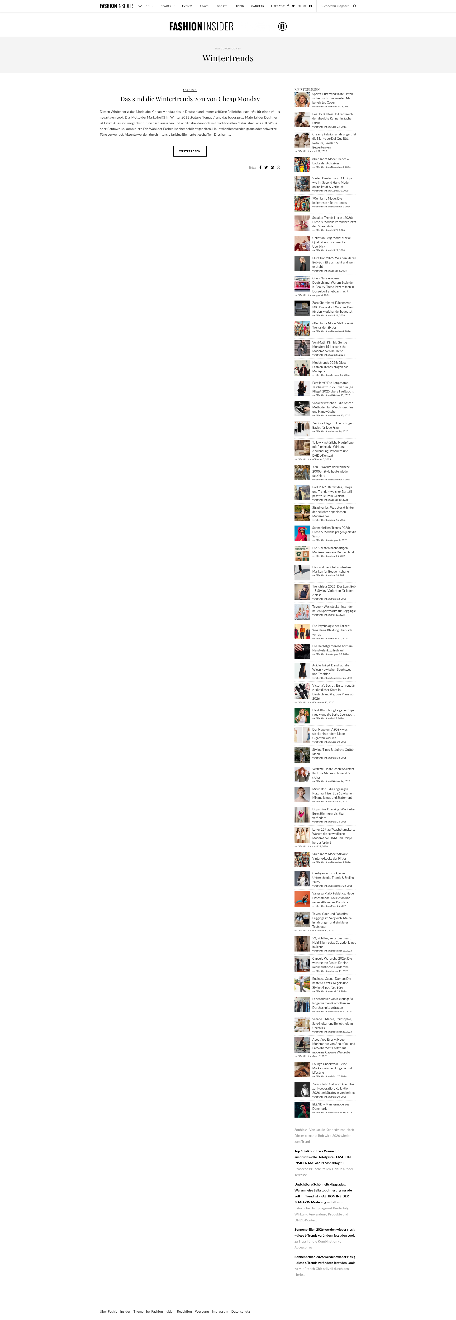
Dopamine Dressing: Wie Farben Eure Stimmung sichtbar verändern (334, 813)
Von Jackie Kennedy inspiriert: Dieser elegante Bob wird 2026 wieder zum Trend (324, 1135)
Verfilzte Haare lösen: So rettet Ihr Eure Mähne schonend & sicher (333, 773)
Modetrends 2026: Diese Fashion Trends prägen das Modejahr (330, 367)
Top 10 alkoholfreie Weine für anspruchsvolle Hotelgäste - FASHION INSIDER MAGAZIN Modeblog (322, 1157)
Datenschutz (240, 1311)
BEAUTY (166, 6)
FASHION (144, 6)
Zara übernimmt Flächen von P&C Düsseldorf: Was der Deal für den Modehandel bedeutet (332, 307)
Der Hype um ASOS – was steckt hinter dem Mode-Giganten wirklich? (330, 733)
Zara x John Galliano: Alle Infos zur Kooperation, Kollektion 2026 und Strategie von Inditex (333, 1088)
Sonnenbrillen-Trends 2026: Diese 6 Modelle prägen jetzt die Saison (334, 532)
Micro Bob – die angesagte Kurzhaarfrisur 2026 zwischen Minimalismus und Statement (332, 793)
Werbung (202, 1311)
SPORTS (222, 6)
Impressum (220, 1311)
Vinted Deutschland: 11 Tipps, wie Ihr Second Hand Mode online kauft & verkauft (332, 182)
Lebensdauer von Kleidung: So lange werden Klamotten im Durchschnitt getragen (332, 1003)
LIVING (239, 6)
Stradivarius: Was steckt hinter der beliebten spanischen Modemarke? (333, 512)
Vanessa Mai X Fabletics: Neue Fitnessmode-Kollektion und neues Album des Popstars (333, 897)
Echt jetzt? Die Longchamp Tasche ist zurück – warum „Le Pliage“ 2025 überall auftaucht (333, 387)
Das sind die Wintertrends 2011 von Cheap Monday (190, 99)
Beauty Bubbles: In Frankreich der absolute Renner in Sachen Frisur (332, 118)
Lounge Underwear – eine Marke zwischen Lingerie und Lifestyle (332, 1068)
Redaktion (184, 1311)
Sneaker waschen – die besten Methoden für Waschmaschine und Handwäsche (332, 407)
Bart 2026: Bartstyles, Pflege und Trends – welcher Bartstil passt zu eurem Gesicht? (332, 491)
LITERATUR (278, 6)
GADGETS (257, 6)
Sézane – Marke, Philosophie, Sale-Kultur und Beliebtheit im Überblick (332, 1023)
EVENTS (187, 6)
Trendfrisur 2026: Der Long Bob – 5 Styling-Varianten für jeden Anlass (334, 590)
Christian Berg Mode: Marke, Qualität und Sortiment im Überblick (332, 242)
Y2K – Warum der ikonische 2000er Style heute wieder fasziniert (331, 471)
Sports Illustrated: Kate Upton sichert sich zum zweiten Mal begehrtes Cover (332, 98)
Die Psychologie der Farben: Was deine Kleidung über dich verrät (332, 630)
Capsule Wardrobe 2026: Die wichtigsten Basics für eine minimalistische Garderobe (332, 963)
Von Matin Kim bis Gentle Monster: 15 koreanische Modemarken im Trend (329, 346)
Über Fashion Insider (115, 1311)
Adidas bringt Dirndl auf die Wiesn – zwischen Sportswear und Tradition (332, 669)
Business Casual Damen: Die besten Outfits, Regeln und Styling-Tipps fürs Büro (331, 983)
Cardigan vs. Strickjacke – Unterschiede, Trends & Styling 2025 (333, 877)
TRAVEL (205, 6)
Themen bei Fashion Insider (153, 1311)
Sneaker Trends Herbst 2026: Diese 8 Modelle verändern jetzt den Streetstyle (334, 222)
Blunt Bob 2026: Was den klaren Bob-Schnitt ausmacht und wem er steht (334, 262)
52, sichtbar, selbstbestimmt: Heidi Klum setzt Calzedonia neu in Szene (334, 942)
